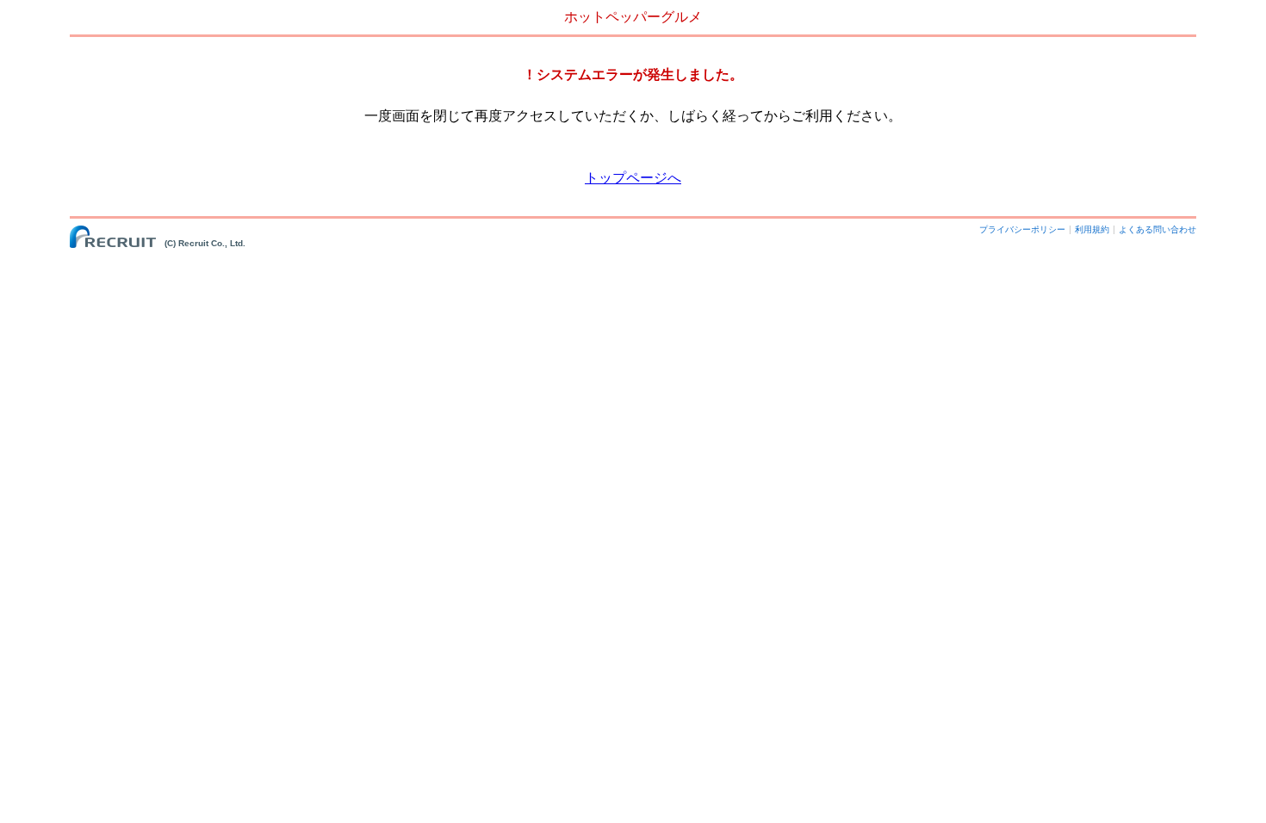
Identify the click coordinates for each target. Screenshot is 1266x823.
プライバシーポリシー (1022, 229)
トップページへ (633, 177)
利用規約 (1092, 229)
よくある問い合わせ (1157, 229)
